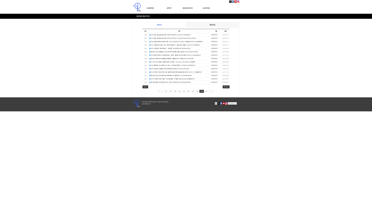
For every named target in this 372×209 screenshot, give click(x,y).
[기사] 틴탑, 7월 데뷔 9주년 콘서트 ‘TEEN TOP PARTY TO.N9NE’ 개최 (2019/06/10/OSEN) (173, 38)
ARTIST (169, 8)
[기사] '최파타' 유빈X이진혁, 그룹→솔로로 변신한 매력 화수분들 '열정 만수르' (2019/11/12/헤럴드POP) (176, 72)
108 (197, 91)
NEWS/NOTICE (188, 8)
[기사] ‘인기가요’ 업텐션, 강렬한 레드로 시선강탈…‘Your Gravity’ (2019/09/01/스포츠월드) (172, 62)
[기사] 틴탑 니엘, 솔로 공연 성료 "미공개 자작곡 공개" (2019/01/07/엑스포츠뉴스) (170, 35)
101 (166, 91)
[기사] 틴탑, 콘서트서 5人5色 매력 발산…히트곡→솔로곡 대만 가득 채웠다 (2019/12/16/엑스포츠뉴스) (175, 55)
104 (179, 91)
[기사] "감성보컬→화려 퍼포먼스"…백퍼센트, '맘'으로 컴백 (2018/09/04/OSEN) (170, 48)
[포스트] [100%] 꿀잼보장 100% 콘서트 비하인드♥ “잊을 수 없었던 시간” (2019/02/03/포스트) (174, 51)
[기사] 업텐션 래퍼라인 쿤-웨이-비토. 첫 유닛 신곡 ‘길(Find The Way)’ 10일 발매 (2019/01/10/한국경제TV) (176, 41)
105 (184, 91)
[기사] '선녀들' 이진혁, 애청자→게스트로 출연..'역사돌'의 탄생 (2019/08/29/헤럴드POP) (172, 79)
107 (193, 91)
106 (188, 91)
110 (206, 91)
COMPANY (150, 8)
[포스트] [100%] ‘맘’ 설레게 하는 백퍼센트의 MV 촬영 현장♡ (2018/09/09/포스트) (171, 75)
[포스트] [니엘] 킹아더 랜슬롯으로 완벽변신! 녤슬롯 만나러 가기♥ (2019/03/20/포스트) (172, 58)
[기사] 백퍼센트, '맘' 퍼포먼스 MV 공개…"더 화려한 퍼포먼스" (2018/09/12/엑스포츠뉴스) (172, 65)
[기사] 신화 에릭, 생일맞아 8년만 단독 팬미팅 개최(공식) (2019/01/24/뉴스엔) (169, 68)
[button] (145, 86)
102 (170, 91)
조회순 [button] (226, 87)
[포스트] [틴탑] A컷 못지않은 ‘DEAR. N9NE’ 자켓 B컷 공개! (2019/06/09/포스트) (170, 82)
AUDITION (206, 8)
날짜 (226, 31)
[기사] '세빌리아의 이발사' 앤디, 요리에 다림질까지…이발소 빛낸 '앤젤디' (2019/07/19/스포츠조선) (175, 45)
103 (175, 91)
